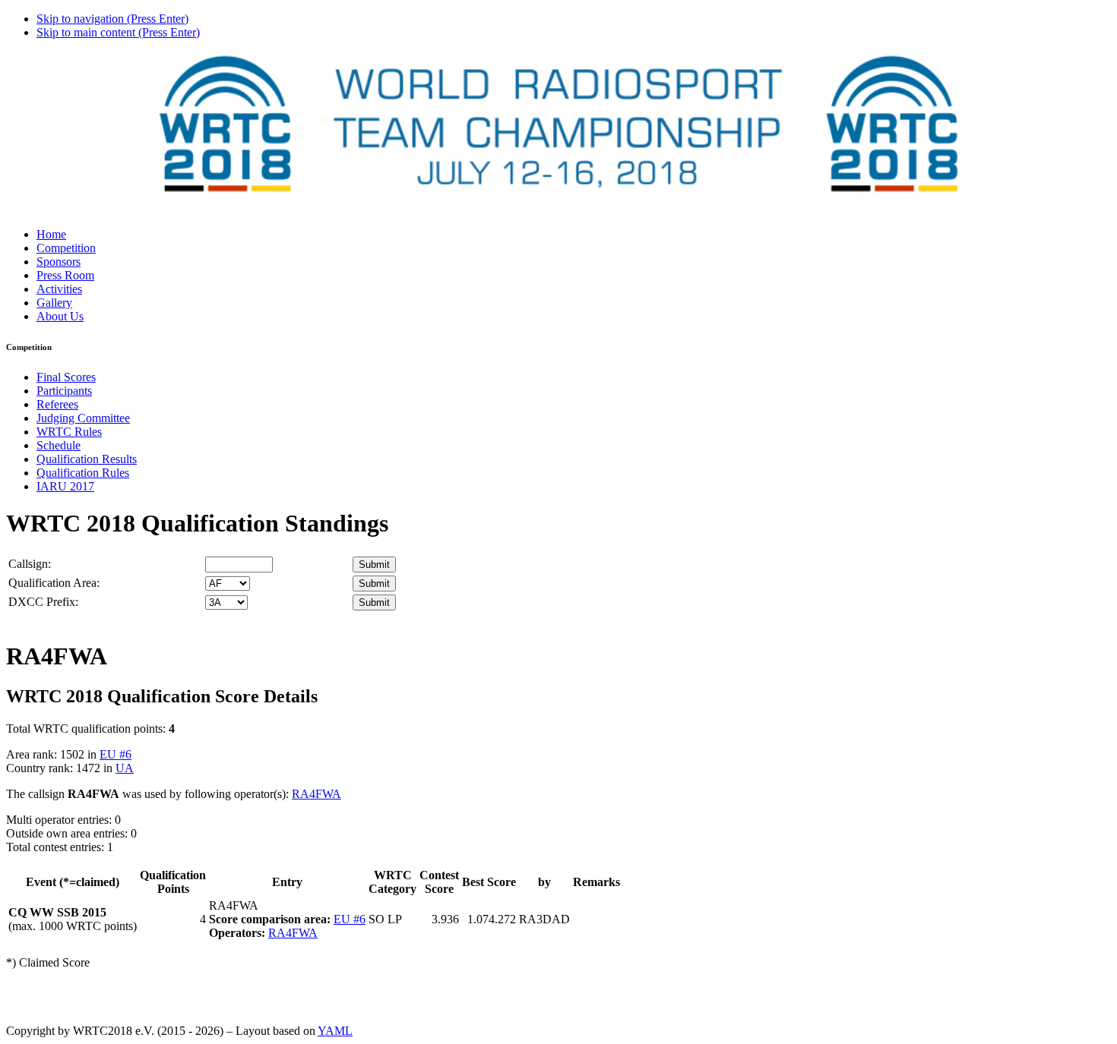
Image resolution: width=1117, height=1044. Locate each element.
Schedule (58, 445)
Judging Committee (83, 418)
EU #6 (115, 754)
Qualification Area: (54, 582)
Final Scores (66, 377)
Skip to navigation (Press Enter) (112, 18)
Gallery (54, 302)
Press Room (65, 275)
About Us (60, 316)
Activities (59, 288)
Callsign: (29, 563)
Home (51, 234)
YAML (335, 1030)
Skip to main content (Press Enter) (118, 32)
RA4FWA (316, 793)
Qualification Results (86, 459)
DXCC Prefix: (43, 601)
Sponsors (58, 261)
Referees (57, 404)
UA (124, 768)
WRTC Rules (69, 431)
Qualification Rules (82, 472)
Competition (66, 247)
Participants (64, 390)
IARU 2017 (65, 486)
